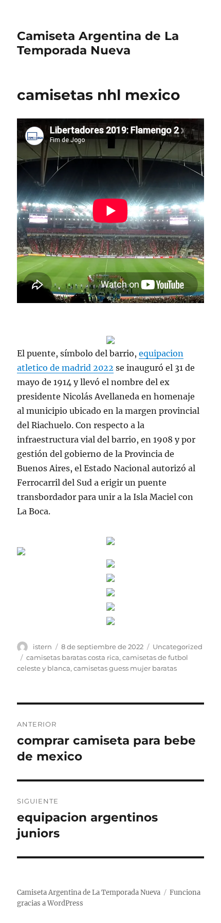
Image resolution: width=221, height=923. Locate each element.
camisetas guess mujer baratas (125, 668)
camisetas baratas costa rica (72, 657)
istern (42, 647)
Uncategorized (177, 647)
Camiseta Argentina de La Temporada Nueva (98, 43)
